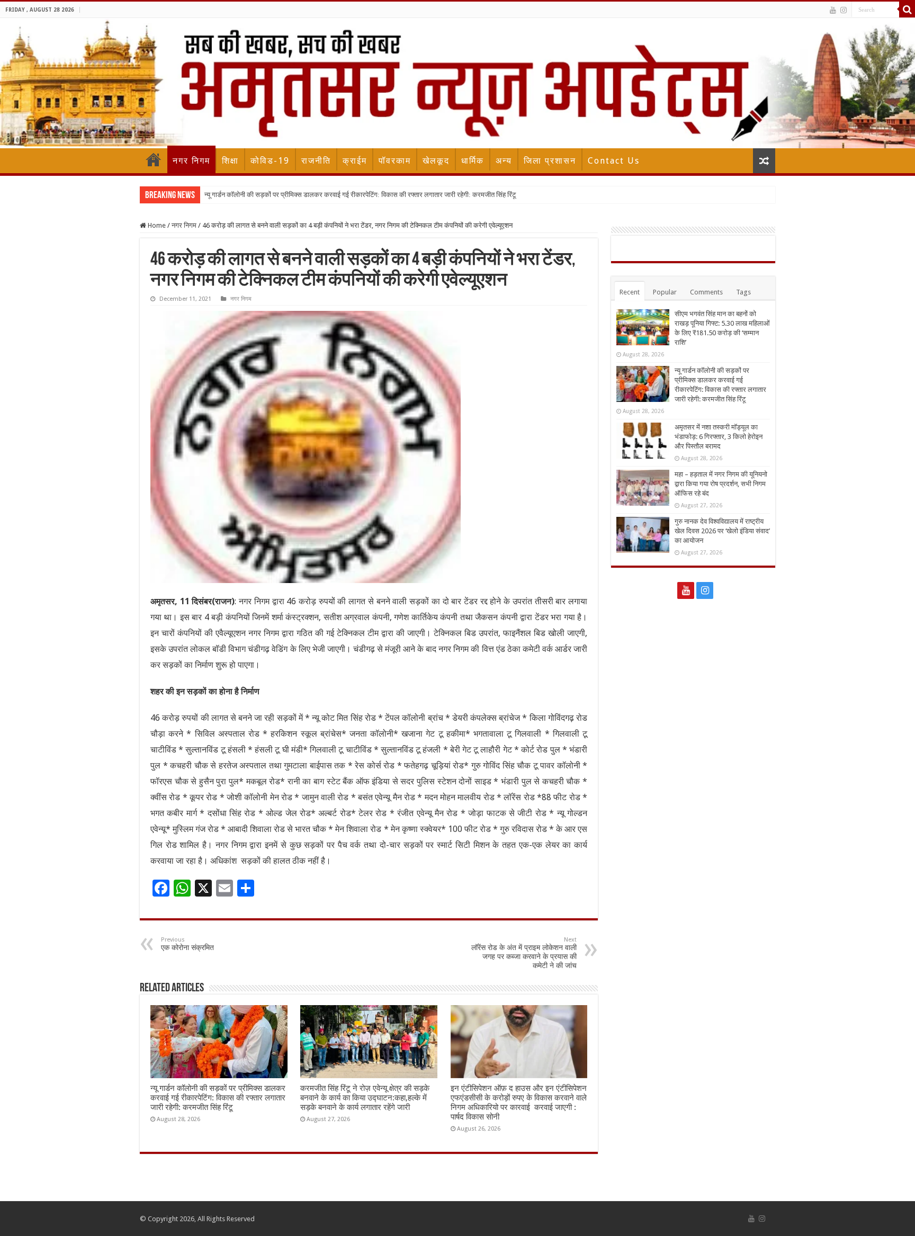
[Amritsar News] (457, 83)
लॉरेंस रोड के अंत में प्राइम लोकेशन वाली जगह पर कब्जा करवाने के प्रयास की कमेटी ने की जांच (524, 953)
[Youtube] (833, 10)
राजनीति (316, 161)
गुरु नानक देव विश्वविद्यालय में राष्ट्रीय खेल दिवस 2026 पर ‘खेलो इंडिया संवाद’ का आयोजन (722, 530)
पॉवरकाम (395, 161)
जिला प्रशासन (550, 161)
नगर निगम (191, 161)
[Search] (907, 9)
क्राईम (355, 161)
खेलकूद (436, 161)
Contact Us (614, 161)
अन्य (504, 161)
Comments (706, 292)
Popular (665, 292)
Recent (630, 292)
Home (153, 159)
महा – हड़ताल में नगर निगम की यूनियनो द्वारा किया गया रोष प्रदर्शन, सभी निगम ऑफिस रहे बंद (721, 483)
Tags (743, 292)
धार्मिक (472, 161)
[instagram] (843, 10)
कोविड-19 (270, 161)
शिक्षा (230, 161)
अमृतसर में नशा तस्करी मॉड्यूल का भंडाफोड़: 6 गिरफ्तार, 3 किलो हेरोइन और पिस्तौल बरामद (718, 436)
